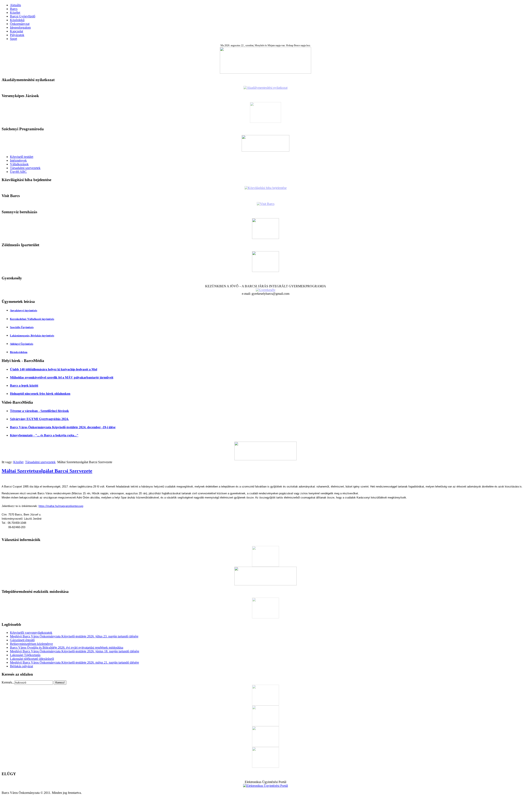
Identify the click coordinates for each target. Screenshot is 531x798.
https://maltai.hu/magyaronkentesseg (61, 506)
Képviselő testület (21, 156)
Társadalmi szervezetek (25, 168)
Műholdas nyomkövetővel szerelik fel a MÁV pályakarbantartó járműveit (61, 377)
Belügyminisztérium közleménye (31, 644)
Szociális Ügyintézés (22, 327)
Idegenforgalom (20, 27)
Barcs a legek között (24, 385)
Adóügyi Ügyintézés (21, 343)
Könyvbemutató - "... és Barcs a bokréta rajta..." (44, 435)
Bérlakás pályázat (21, 666)
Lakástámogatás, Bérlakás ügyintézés (32, 335)
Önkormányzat (19, 24)
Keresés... (8, 682)
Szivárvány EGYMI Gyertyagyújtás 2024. (39, 419)
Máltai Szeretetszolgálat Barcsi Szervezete (47, 471)
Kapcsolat (16, 31)
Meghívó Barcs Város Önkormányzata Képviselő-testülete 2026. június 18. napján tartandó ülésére (74, 651)
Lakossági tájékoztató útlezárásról (32, 658)
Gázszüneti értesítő (22, 640)
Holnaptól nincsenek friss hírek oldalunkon (40, 393)
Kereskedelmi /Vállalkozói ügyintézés (32, 318)
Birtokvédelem (18, 352)
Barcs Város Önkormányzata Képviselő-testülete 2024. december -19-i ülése (63, 427)
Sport (13, 38)
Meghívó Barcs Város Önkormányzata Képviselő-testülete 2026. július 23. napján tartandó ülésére (74, 636)
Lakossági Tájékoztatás (25, 655)
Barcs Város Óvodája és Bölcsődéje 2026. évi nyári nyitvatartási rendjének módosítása (66, 647)
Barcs (13, 9)
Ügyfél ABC (18, 171)
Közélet (15, 12)
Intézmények (18, 160)
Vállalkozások (19, 164)
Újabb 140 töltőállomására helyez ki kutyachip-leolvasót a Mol (53, 369)
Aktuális (15, 5)
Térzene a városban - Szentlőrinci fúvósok (39, 411)
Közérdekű (17, 20)
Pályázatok (17, 35)
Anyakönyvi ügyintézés (23, 310)
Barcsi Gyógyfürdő (22, 16)
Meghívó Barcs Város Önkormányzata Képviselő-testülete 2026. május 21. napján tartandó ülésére (74, 662)
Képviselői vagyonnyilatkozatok (31, 632)
